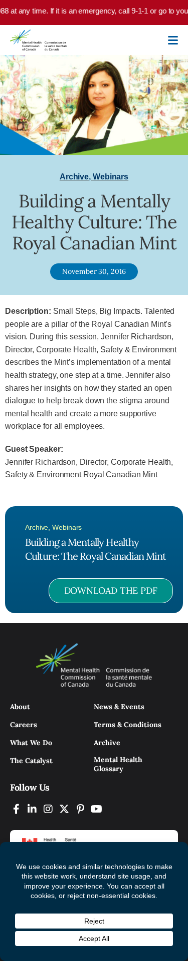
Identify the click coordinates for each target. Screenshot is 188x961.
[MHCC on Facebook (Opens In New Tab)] (16, 809)
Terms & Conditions (127, 724)
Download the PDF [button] (110, 590)
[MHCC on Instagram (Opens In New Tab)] (48, 809)
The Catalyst (31, 760)
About (20, 706)
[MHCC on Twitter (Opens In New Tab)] (64, 809)
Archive (107, 742)
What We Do (31, 742)
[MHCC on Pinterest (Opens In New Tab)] (80, 809)
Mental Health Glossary (118, 764)
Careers (23, 724)
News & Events (119, 706)
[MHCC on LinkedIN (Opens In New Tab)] (32, 809)
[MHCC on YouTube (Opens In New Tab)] (96, 809)
